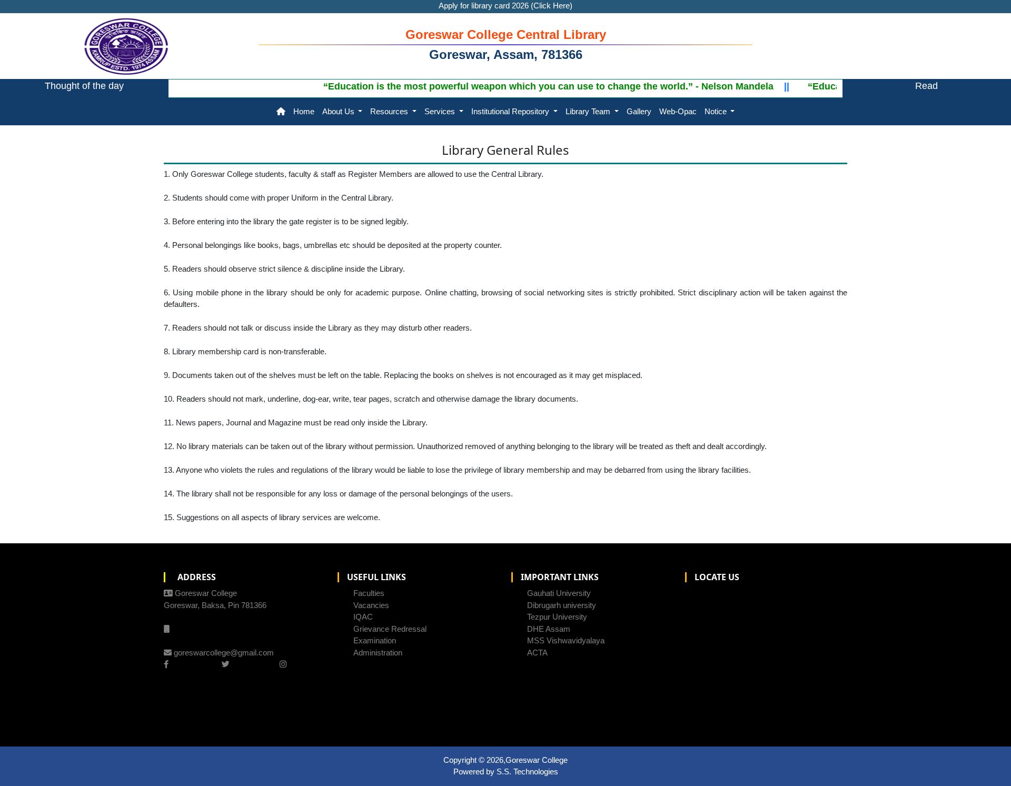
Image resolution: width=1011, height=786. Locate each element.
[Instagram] (283, 664)
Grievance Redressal (390, 628)
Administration (377, 652)
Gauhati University (559, 593)
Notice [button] (717, 111)
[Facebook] (166, 664)
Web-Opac (678, 111)
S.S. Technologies (527, 771)
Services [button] (440, 111)
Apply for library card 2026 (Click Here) (505, 5)
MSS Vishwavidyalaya (565, 640)
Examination (374, 640)
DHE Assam (548, 628)
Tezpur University (557, 616)
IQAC (363, 616)
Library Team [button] (589, 111)
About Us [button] (339, 111)
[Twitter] (226, 664)
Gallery (639, 111)
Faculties (368, 593)
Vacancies (371, 605)
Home (303, 111)
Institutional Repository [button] (511, 111)
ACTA (537, 652)
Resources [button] (390, 111)
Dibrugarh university (561, 605)
